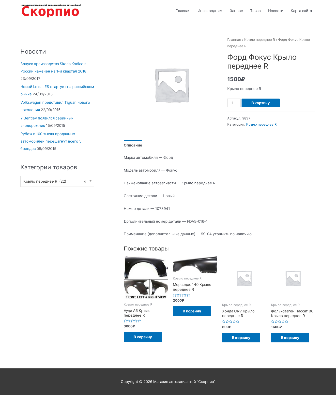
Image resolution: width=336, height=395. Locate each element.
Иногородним (210, 10)
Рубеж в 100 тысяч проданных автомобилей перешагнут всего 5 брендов (50, 141)
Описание (133, 145)
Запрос (236, 10)
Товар (255, 10)
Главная (183, 10)
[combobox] (57, 181)
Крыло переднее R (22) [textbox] (54, 181)
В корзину (260, 103)
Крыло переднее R (259, 40)
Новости (275, 10)
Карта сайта (301, 10)
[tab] (133, 145)
